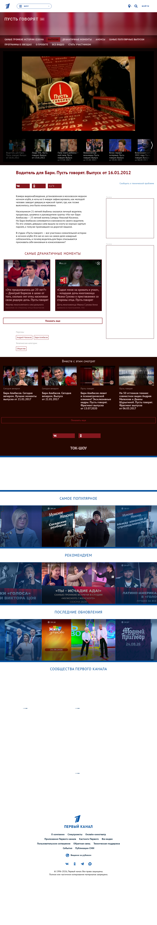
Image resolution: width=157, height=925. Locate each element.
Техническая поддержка (107, 843)
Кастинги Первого (89, 838)
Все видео (107, 838)
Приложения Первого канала (60, 838)
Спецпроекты (75, 834)
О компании (58, 834)
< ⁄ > (51, 186)
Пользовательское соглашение (53, 843)
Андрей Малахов (24, 337)
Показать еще (52, 320)
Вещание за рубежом (81, 855)
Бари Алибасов (41, 337)
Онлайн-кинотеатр (95, 834)
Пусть (21, 19)
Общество (21, 348)
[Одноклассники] (39, 186)
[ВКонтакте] (23, 186)
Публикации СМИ (84, 848)
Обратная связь (81, 843)
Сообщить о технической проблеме (137, 183)
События (67, 848)
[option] (17, 147)
